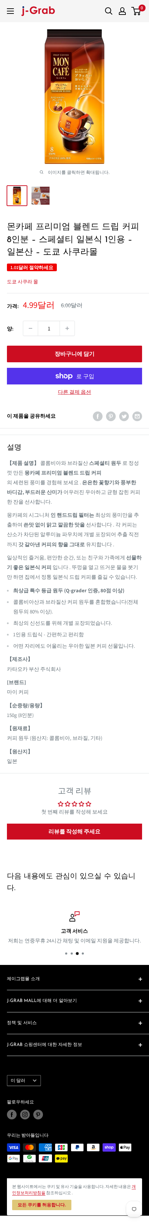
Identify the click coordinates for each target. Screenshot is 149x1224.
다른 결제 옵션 (74, 392)
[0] (136, 11)
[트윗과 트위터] (124, 416)
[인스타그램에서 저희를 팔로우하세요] (25, 1114)
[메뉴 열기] (10, 11)
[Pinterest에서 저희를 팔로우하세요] (38, 1114)
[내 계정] (122, 11)
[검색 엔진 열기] (109, 11)
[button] (74, 832)
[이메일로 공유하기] (137, 416)
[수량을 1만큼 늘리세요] (67, 328)
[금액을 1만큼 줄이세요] (30, 328)
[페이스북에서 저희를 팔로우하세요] (12, 1114)
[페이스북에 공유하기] (98, 416)
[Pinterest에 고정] (111, 416)
